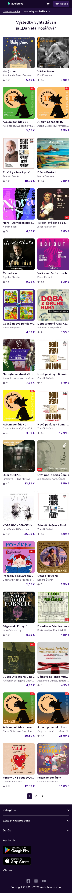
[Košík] (48, 4)
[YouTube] (44, 881)
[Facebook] (28, 881)
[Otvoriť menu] (5, 4)
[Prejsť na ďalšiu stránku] (42, 796)
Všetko (7, 870)
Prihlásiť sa (61, 3)
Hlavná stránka (11, 11)
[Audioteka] (15, 4)
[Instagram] (36, 881)
